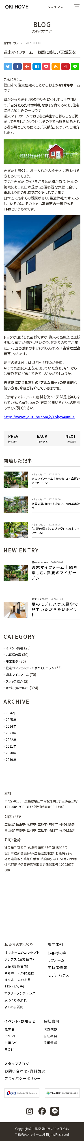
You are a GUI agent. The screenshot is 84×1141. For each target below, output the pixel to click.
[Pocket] (46, 66)
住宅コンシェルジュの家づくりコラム (30, 668)
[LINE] (75, 66)
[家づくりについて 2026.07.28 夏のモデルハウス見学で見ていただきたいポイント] (42, 622)
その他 (9, 1049)
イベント (10, 1036)
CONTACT (56, 6)
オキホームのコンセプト (21, 952)
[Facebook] (17, 66)
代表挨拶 (50, 1029)
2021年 (11, 746)
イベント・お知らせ (19, 1021)
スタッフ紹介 (14, 681)
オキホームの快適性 (19, 973)
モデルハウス (58, 975)
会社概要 (50, 1036)
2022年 (11, 739)
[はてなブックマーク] (36, 66)
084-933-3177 (22, 806)
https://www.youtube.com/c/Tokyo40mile (39, 416)
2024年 (11, 726)
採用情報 (50, 1042)
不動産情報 (57, 967)
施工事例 (12, 661)
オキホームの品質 (17, 979)
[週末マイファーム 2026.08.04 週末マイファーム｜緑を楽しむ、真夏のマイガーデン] (42, 586)
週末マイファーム (17, 674)
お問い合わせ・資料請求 (24, 1071)
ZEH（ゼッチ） (14, 986)
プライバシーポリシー (22, 1078)
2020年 (11, 753)
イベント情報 (14, 648)
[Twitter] (8, 66)
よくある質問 (14, 1007)
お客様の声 (13, 654)
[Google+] (27, 66)
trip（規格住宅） (16, 966)
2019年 (11, 759)
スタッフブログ (16, 1063)
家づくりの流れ (15, 1000)
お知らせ (10, 1042)
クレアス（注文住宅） (19, 959)
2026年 (11, 713)
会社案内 (51, 1021)
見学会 (9, 1029)
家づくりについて (17, 688)
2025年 (11, 719)
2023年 (11, 733)
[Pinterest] (65, 66)
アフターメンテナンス (20, 993)
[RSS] (56, 66)
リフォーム (56, 960)
